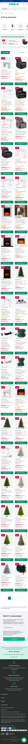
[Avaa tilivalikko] (23, 4)
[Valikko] (1, 4)
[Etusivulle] (14, 4)
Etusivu (5, 13)
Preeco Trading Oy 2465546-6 (7, 707)
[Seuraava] (22, 598)
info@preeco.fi (4, 709)
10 (18, 598)
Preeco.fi (15, 737)
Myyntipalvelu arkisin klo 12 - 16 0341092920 (10, 712)
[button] (24, 740)
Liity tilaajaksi (14, 639)
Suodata (6, 52)
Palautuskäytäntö (12, 739)
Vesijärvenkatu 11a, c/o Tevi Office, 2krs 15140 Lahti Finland (13, 714)
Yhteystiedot (18, 739)
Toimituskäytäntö (14, 741)
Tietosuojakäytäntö (5, 739)
